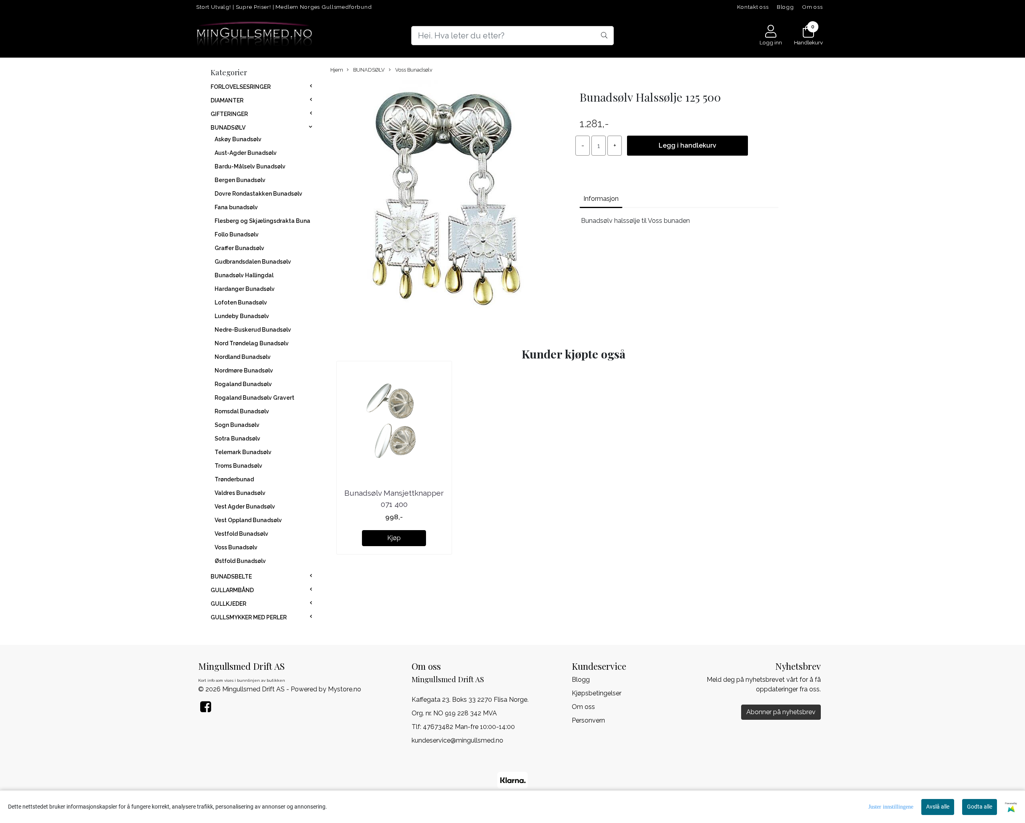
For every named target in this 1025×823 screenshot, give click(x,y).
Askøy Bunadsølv (238, 139)
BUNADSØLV (228, 127)
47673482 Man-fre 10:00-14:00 (469, 727)
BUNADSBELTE (231, 576)
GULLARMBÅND (232, 590)
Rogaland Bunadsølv (243, 384)
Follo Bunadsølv (237, 234)
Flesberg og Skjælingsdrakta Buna (262, 221)
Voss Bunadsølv (236, 547)
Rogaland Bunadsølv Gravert (254, 397)
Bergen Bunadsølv (240, 180)
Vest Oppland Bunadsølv (248, 520)
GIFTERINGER (229, 114)
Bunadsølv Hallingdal (244, 275)
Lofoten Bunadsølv (241, 302)
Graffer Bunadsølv (239, 248)
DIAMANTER (227, 100)
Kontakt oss (753, 7)
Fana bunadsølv (236, 207)
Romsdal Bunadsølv (242, 411)
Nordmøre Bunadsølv (244, 370)
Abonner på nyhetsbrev (781, 712)
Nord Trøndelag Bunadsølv (252, 343)
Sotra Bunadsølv (237, 438)
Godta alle (979, 806)
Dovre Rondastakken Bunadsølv (258, 193)
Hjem (336, 70)
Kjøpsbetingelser (596, 693)
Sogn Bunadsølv (237, 425)
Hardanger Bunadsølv (245, 289)
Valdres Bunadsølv (240, 493)
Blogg (785, 7)
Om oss (812, 7)
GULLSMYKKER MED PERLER (249, 617)
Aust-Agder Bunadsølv (246, 153)
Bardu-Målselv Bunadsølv (250, 166)
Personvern (588, 720)
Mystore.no (344, 689)
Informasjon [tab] (601, 198)
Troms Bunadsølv (238, 466)
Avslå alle (937, 806)
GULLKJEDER (228, 604)
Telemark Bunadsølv (243, 452)
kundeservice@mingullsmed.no (457, 740)
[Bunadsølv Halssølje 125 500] (447, 202)
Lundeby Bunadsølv (242, 316)
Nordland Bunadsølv (243, 357)
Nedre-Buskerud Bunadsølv (253, 329)
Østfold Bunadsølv (240, 561)
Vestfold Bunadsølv (241, 534)
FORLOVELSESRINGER (241, 87)
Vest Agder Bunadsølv (245, 506)
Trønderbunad (234, 479)
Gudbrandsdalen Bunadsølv (253, 261)
